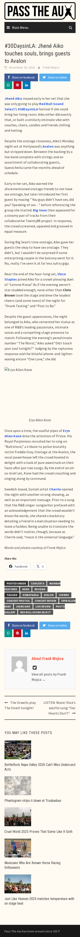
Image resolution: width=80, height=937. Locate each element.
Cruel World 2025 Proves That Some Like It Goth (38, 832)
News (25, 589)
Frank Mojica (51, 67)
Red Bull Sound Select (35, 612)
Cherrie (64, 595)
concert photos (18, 600)
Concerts (37, 583)
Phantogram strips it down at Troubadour (32, 800)
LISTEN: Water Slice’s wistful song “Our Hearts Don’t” (60, 707)
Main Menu (20, 27)
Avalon (49, 595)
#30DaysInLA (30, 595)
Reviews (39, 589)
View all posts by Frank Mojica (49, 677)
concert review (45, 600)
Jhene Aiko (23, 606)
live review (43, 606)
